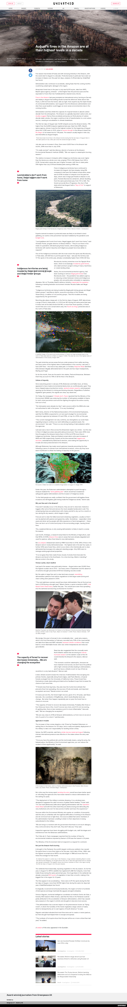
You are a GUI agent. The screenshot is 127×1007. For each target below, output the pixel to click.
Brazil (76, 8)
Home (10, 8)
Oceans (50, 8)
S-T (14, 1003)
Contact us (10, 1000)
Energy (23, 8)
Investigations (90, 8)
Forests (37, 8)
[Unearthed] (63, 3)
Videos (103, 8)
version (39, 928)
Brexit (59, 982)
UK (63, 8)
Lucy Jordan (49, 69)
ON (22, 1003)
